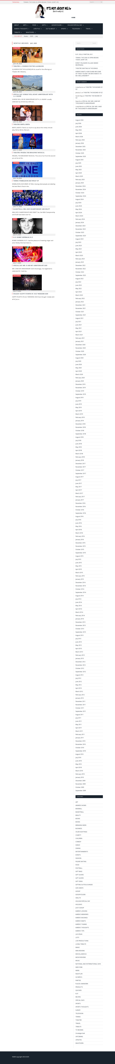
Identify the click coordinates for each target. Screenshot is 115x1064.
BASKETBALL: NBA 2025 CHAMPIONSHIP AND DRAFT (31, 209)
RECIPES (78, 997)
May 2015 (79, 566)
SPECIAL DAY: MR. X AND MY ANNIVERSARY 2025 (30, 265)
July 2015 (78, 559)
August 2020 (79, 358)
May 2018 (79, 447)
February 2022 (80, 298)
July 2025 (78, 163)
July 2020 (78, 361)
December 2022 (80, 265)
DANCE (78, 845)
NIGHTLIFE (79, 974)
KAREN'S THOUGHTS (82, 928)
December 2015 (80, 543)
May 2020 (79, 368)
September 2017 (81, 473)
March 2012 (79, 691)
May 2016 (79, 526)
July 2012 (78, 678)
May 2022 (79, 288)
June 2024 (79, 206)
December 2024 (80, 186)
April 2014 (79, 609)
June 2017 (79, 483)
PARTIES (78, 980)
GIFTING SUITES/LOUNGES (84, 885)
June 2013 (79, 642)
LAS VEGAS (79, 934)
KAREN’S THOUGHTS (21, 29)
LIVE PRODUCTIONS (82, 941)
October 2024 (80, 193)
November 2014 (81, 586)
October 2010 (80, 748)
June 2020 (79, 364)
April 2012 (79, 688)
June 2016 (79, 523)
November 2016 (81, 506)
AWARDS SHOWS (81, 805)
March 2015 (79, 572)
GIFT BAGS (79, 871)
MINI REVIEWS (80, 951)
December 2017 (80, 464)
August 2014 (79, 596)
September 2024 (81, 196)
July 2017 (78, 480)
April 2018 (79, 450)
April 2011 (79, 728)
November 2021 (81, 308)
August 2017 (79, 477)
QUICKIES (79, 990)
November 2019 (81, 388)
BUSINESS (79, 828)
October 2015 (80, 549)
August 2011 (79, 715)
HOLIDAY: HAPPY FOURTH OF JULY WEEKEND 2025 (30, 294)
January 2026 (80, 143)
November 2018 (81, 427)
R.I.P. (15, 219)
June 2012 (79, 681)
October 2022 (80, 272)
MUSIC (78, 961)
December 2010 (80, 741)
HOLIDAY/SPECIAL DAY (75, 25)
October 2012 (80, 668)
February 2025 (80, 179)
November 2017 (81, 467)
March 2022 (79, 295)
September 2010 (81, 751)
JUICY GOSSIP (80, 908)
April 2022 (79, 292)
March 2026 (79, 137)
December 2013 (80, 622)
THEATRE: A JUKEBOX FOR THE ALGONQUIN (28, 66)
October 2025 (80, 153)
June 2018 (79, 444)
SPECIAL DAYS (18, 76)
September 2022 (81, 275)
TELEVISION (76, 29)
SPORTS (63, 29)
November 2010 (81, 744)
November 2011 (81, 705)
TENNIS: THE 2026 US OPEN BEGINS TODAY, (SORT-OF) (41, 2)
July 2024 (78, 203)
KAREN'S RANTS (81, 921)
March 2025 (79, 176)
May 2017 (79, 487)
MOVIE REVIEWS (81, 957)
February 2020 (80, 378)
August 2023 (79, 239)
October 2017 (80, 470)
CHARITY (78, 835)
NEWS (77, 970)
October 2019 (80, 391)
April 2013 (79, 648)
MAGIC (78, 947)
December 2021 (80, 305)
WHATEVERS (30, 32)
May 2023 (79, 249)
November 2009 (81, 784)
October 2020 (80, 351)
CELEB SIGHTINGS (81, 832)
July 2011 (78, 718)
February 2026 (80, 140)
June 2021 (79, 325)
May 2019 (79, 407)
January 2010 (80, 777)
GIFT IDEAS (79, 881)
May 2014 (79, 606)
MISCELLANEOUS (81, 954)
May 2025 (79, 170)
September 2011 (81, 711)
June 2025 (79, 166)
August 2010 (79, 754)
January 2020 (80, 381)
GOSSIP (78, 891)
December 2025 (80, 146)
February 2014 (80, 615)
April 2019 (79, 411)
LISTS (77, 937)
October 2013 (80, 629)
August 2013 (79, 635)
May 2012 (79, 685)
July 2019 (78, 401)
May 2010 (79, 764)
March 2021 (79, 335)
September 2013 (81, 632)
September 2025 (81, 156)
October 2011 (80, 708)
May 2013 (79, 645)
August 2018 (79, 437)
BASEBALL (79, 809)
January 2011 (80, 738)
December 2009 (80, 781)
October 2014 (80, 589)
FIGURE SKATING (81, 861)
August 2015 (79, 556)
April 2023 (79, 252)
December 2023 (80, 226)
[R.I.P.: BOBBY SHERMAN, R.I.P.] (33, 226)
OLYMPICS (79, 977)
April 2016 (79, 530)
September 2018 (81, 434)
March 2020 (79, 374)
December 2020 (80, 345)
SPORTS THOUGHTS (82, 1007)
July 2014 (78, 599)
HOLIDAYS (17, 276)
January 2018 (80, 460)
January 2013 (80, 658)
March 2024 (79, 216)
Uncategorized (80, 1033)
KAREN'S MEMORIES (82, 914)
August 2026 (79, 120)
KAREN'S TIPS (80, 931)
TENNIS (16, 163)
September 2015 (81, 553)
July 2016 (78, 520)
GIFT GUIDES (80, 875)
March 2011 (79, 731)
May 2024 (79, 209)
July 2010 (78, 757)
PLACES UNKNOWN (82, 984)
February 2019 (80, 417)
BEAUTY (78, 815)
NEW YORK (79, 967)
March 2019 (79, 414)
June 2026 (79, 127)
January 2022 (80, 302)
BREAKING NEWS (81, 825)
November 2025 (81, 150)
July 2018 (78, 440)
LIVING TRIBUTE (81, 944)
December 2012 (80, 662)
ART (77, 802)
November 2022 (81, 269)
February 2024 (80, 219)
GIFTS (44, 25)
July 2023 (78, 242)
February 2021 (80, 338)
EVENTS (78, 855)
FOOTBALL (79, 868)
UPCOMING (79, 1036)
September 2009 (81, 790)
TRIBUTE (17, 32)
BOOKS (78, 819)
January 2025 (80, 183)
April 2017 (79, 490)
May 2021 (79, 328)
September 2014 (81, 592)
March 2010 (79, 771)
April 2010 (79, 767)
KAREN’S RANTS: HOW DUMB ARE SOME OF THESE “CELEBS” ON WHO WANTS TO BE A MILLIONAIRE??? (88, 74)
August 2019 (79, 397)
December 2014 (80, 582)
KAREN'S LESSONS (81, 911)
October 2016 (80, 510)
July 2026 (78, 123)
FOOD (34, 25)
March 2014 (79, 612)
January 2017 (80, 500)
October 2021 (80, 312)
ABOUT (16, 25)
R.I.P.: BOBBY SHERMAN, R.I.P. (23, 237)
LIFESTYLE (36, 29)
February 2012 (80, 695)
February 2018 (80, 457)
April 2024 (79, 212)
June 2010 (79, 761)
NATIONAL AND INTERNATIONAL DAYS (88, 964)
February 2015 (80, 576)
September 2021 (81, 315)
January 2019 (80, 421)
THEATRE (17, 48)
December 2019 (80, 384)
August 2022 (79, 279)
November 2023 (81, 229)
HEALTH (78, 898)
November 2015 (81, 546)
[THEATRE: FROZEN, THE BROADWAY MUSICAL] (33, 142)
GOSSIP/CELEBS (57, 25)
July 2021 (78, 321)
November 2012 (81, 665)
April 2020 (79, 371)
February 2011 (80, 734)
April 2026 (79, 133)
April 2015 (79, 569)
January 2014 (80, 619)
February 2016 (80, 536)
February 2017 (80, 497)
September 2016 (81, 513)
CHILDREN (79, 838)
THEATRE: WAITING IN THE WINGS (87, 68)
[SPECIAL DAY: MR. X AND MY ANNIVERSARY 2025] (33, 254)
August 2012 (79, 675)
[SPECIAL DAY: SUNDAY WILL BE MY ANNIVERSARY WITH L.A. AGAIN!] (33, 83)
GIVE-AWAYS (79, 888)
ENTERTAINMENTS (82, 852)
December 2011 (80, 701)
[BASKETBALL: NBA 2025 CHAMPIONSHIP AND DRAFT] (33, 198)
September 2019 (81, 394)
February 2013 (80, 655)
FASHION (78, 858)
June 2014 (79, 602)
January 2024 (80, 222)
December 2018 (80, 424)
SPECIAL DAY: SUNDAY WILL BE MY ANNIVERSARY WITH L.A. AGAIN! (33, 95)
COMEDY (78, 842)
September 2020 (81, 355)
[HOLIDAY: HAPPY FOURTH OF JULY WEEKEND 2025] (33, 283)
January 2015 (80, 579)
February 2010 (80, 774)
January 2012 (80, 698)
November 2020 (81, 348)
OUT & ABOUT (50, 29)
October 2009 (80, 787)
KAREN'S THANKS (81, 924)
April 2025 (79, 173)
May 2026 (79, 130)
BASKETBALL (18, 191)
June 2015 (79, 563)
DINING (78, 848)
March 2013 (79, 652)
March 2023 (79, 255)
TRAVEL (88, 29)
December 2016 (80, 503)
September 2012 (81, 672)
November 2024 (81, 189)
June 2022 (79, 285)
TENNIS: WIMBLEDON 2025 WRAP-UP (26, 181)
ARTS (25, 25)
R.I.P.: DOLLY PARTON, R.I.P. (84, 54)
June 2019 (79, 404)
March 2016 (79, 533)
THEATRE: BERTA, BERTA (21, 124)
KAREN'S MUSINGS (82, 918)
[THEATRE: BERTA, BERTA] (33, 113)
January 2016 (80, 539)
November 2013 (81, 625)
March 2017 (79, 493)
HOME (73, 17)
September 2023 (81, 236)
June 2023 (79, 246)
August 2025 (79, 160)
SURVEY (78, 1010)
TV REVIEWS (79, 1030)
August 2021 (79, 318)
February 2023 (80, 259)
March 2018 (79, 454)
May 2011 (79, 724)
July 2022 (78, 282)
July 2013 (78, 639)
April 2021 (79, 331)
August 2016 (79, 516)
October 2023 (80, 232)
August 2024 (79, 199)
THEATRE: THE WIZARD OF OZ (93, 92)
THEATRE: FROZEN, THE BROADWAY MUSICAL (29, 152)
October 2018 (80, 430)
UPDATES (79, 1040)
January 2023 (80, 262)
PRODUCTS (79, 987)
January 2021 (80, 341)
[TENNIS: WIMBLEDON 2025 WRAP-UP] (33, 170)
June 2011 (79, 721)
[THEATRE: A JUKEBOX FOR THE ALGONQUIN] (33, 55)
